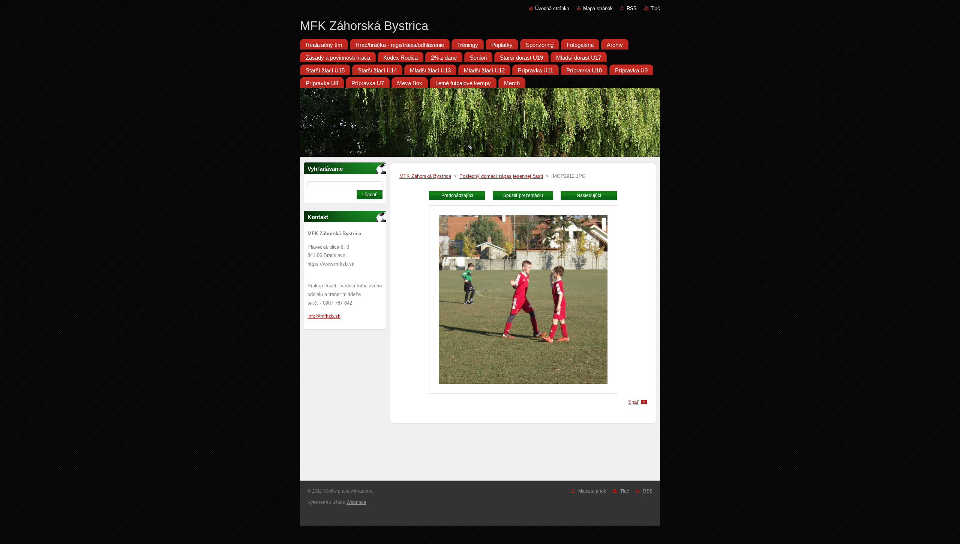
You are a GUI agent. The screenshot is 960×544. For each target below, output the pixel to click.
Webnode (356, 502)
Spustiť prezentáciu (523, 195)
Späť (633, 402)
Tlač (655, 8)
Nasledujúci (589, 195)
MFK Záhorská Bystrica (425, 176)
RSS (632, 8)
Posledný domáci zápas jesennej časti (501, 176)
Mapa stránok (598, 8)
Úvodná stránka (552, 8)
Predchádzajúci (457, 195)
